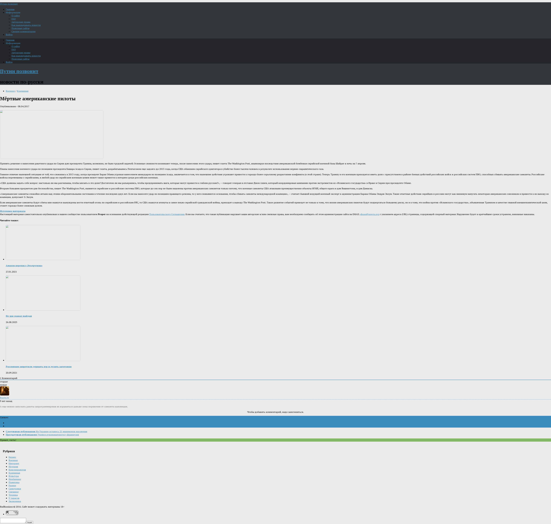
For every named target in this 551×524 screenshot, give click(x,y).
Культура (14, 476)
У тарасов (14, 498)
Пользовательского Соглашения (167, 214)
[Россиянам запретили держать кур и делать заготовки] (43, 360)
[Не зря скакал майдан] (43, 309)
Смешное (14, 491)
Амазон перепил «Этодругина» (24, 265)
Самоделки (15, 488)
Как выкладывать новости (26, 25)
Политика (14, 482)
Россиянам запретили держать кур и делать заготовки (39, 366)
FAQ (13, 18)
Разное (12, 485)
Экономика (15, 501)
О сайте (15, 15)
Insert (29, 522)
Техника (13, 494)
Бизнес (12, 457)
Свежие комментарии (23, 31)
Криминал (22, 91)
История (13, 466)
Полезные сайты (20, 28)
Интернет (14, 463)
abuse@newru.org (369, 214)
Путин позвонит (9, 3)
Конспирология (17, 469)
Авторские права (20, 21)
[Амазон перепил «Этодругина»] (43, 259)
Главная (10, 9)
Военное (10, 91)
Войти (9, 34)
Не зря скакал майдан (19, 316)
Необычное (15, 479)
